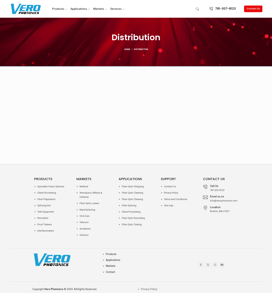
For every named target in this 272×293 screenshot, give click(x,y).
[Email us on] (205, 197)
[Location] (205, 208)
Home (127, 49)
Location (215, 207)
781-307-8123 (225, 8)
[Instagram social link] (215, 265)
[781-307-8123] (211, 9)
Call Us (214, 186)
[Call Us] (205, 186)
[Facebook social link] (201, 265)
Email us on (217, 196)
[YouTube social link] (222, 265)
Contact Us (253, 8)
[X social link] (208, 265)
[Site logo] (25, 8)
